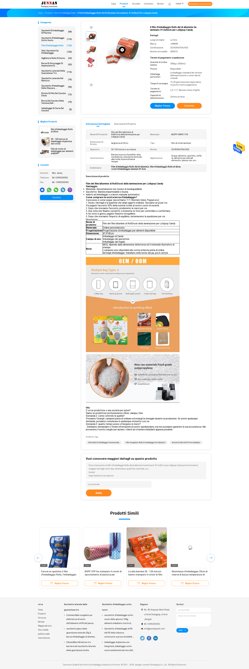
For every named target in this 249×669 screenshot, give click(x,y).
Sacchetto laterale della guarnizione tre (56, 72)
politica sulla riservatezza (44, 636)
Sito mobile (43, 630)
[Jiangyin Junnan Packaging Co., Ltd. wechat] (56, 189)
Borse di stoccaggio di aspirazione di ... (56, 64)
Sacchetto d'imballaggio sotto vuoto (56, 39)
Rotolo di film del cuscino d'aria (56, 94)
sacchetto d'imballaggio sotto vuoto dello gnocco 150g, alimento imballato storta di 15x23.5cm (118, 619)
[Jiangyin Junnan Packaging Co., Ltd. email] (42, 189)
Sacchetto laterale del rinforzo (56, 79)
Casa (40, 610)
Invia (99, 493)
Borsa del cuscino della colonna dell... (56, 102)
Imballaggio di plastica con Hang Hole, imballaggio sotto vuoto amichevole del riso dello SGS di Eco (119, 646)
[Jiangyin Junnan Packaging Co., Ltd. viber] (70, 189)
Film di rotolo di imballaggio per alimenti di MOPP (62, 151)
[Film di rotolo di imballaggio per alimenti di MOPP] (45, 151)
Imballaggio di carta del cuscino (56, 109)
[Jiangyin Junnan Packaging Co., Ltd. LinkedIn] (155, 638)
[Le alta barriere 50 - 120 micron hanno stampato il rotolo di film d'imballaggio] (145, 547)
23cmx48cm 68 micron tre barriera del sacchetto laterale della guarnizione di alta (81, 646)
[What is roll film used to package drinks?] (122, 50)
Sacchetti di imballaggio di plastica (56, 31)
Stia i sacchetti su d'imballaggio (56, 52)
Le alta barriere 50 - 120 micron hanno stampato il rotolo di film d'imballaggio (144, 574)
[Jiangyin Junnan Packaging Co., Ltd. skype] (63, 189)
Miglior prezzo (162, 105)
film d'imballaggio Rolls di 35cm (62, 130)
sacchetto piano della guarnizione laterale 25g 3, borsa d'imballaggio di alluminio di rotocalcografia (81, 633)
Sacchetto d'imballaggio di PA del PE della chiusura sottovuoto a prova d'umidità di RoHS (119, 633)
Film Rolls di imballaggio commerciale (103, 443)
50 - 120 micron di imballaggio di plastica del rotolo (61, 141)
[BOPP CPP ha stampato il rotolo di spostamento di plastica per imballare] (102, 547)
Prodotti (42, 614)
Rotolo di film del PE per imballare (186, 443)
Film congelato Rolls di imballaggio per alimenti (145, 443)
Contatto (56, 197)
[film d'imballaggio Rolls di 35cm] (45, 132)
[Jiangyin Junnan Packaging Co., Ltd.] (49, 4)
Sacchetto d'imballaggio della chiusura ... (56, 87)
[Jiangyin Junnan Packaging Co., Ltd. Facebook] (149, 638)
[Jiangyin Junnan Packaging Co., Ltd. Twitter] (142, 638)
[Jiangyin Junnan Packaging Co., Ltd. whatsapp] (49, 189)
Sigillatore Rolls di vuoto (56, 58)
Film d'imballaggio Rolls (56, 45)
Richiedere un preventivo (200, 4)
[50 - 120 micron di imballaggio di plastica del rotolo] (45, 142)
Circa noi (42, 618)
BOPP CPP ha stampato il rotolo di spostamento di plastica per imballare (101, 574)
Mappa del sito (45, 626)
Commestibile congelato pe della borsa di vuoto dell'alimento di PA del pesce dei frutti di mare (79, 619)
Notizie (41, 622)
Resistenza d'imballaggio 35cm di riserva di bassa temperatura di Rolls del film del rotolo (188, 574)
